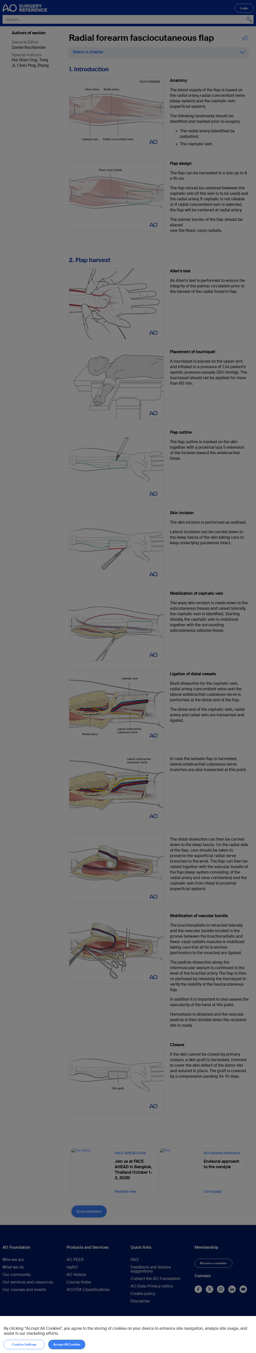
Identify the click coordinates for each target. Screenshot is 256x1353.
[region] (128, 1334)
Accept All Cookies (66, 1344)
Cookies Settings (24, 1344)
